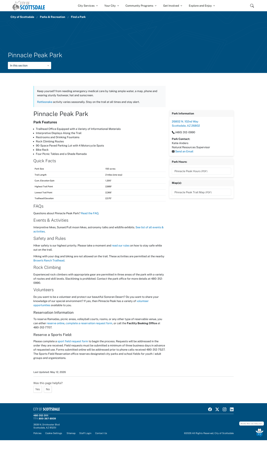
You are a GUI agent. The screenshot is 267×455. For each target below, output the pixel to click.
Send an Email (184, 151)
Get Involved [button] (171, 5)
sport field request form (72, 341)
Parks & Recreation (52, 17)
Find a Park (78, 17)
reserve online (55, 323)
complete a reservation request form (89, 323)
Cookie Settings (53, 433)
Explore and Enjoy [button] (200, 5)
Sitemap (71, 433)
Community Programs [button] (139, 5)
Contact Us (101, 433)
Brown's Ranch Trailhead (48, 260)
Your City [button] (110, 5)
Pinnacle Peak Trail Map (193, 192)
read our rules (120, 245)
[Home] (28, 5)
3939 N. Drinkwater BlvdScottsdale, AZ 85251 (46, 426)
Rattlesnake (44, 101)
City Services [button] (86, 5)
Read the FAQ (89, 213)
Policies (37, 433)
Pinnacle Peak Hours (191, 171)
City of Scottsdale (22, 17)
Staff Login (85, 433)
